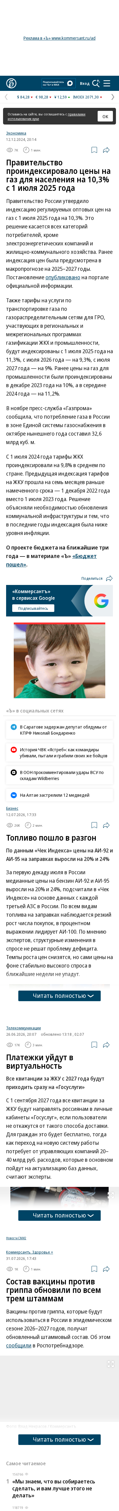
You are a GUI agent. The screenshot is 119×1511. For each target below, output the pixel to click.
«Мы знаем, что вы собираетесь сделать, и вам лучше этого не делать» (53, 1488)
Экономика (16, 133)
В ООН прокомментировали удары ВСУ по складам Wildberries (62, 775)
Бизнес (12, 808)
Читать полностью (59, 995)
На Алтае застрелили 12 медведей (54, 795)
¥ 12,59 (60, 97)
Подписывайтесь (33, 608)
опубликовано (62, 277)
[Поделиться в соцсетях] (106, 150)
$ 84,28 (23, 97)
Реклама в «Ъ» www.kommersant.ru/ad (59, 38)
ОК (105, 116)
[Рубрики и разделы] (106, 83)
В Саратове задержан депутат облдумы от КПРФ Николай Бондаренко (63, 730)
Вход (85, 83)
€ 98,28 (42, 97)
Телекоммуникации (23, 1028)
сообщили (18, 1345)
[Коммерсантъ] (11, 83)
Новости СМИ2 (16, 1238)
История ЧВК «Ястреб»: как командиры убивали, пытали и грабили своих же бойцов (63, 752)
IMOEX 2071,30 (86, 97)
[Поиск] (96, 83)
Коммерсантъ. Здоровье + (29, 1252)
